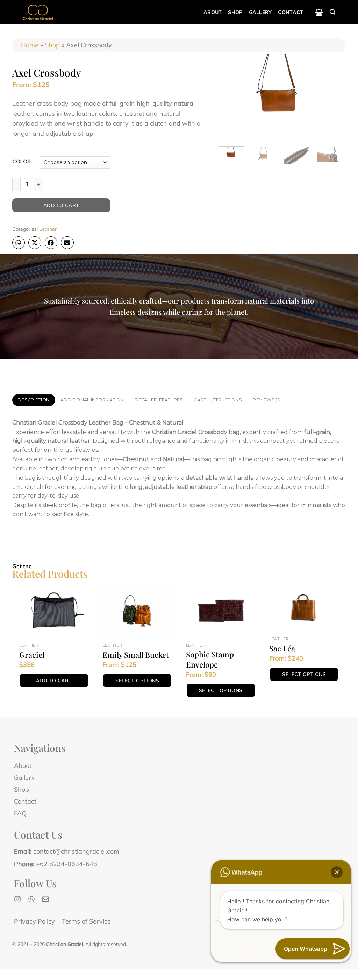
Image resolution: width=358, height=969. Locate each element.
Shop (235, 12)
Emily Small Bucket (135, 655)
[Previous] (226, 97)
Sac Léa (282, 648)
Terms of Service (86, 921)
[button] (18, 242)
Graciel (31, 655)
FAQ (20, 813)
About (212, 12)
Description (33, 399)
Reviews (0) (267, 399)
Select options (137, 680)
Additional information (92, 399)
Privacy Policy (34, 921)
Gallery (260, 12)
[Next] (334, 97)
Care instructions (218, 399)
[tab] (33, 400)
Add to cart (61, 205)
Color (21, 161)
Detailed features (159, 399)
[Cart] (319, 12)
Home (29, 45)
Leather (48, 229)
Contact (290, 12)
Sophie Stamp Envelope (210, 659)
